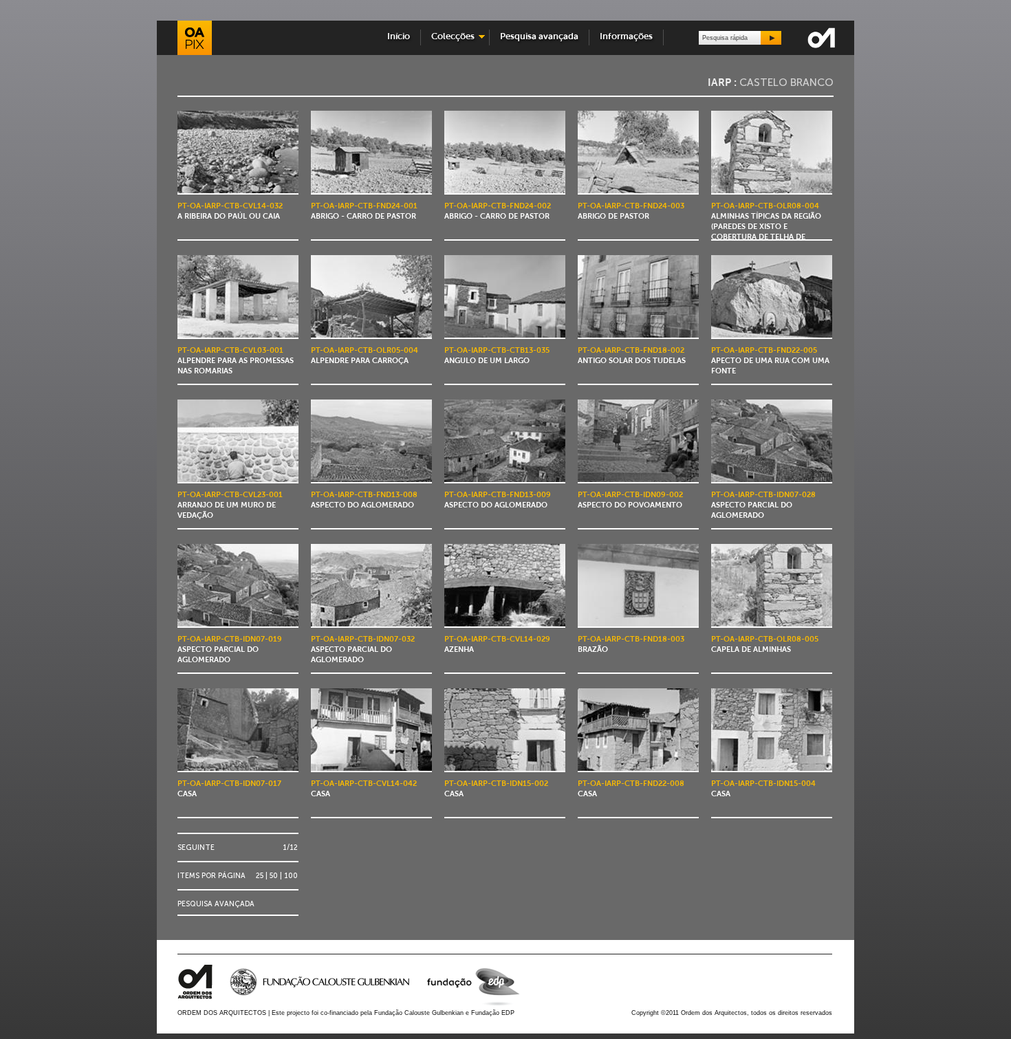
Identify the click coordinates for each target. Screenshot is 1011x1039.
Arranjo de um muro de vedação (230, 506)
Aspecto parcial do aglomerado (763, 506)
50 (274, 875)
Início (398, 36)
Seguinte (196, 847)
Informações (626, 36)
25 (259, 875)
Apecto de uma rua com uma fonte (770, 361)
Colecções (450, 36)
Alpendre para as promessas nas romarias (235, 361)
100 (291, 875)
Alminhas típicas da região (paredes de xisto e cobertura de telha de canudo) (766, 227)
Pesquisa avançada (539, 36)
